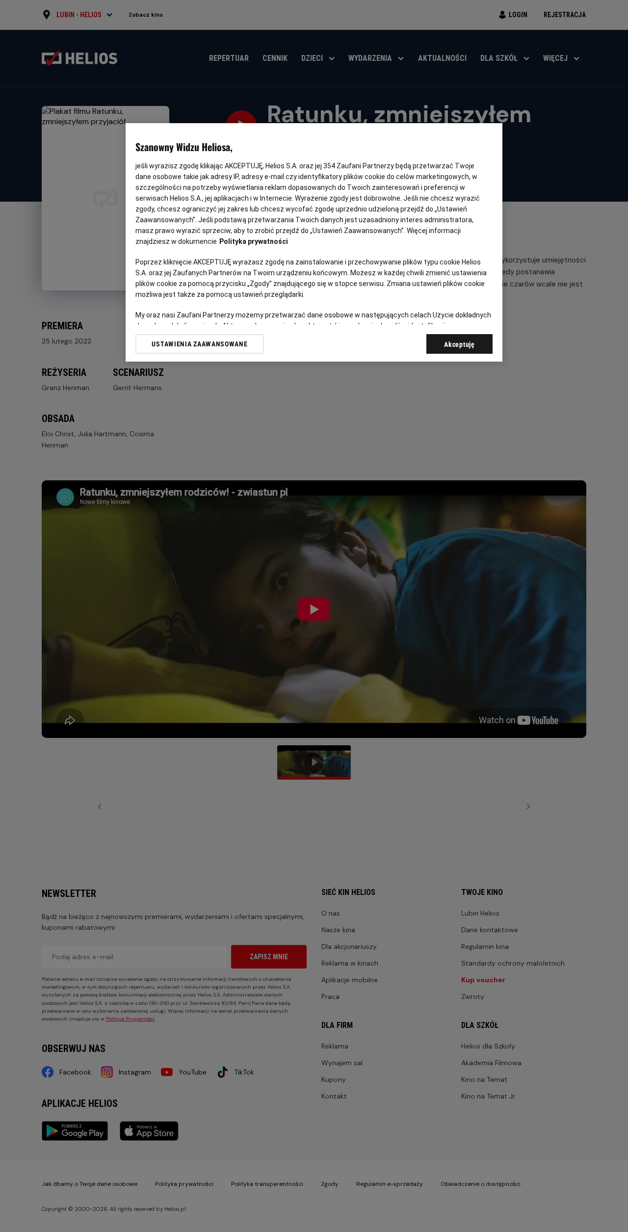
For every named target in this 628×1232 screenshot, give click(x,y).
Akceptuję (459, 344)
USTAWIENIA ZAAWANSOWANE (199, 344)
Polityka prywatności (253, 241)
